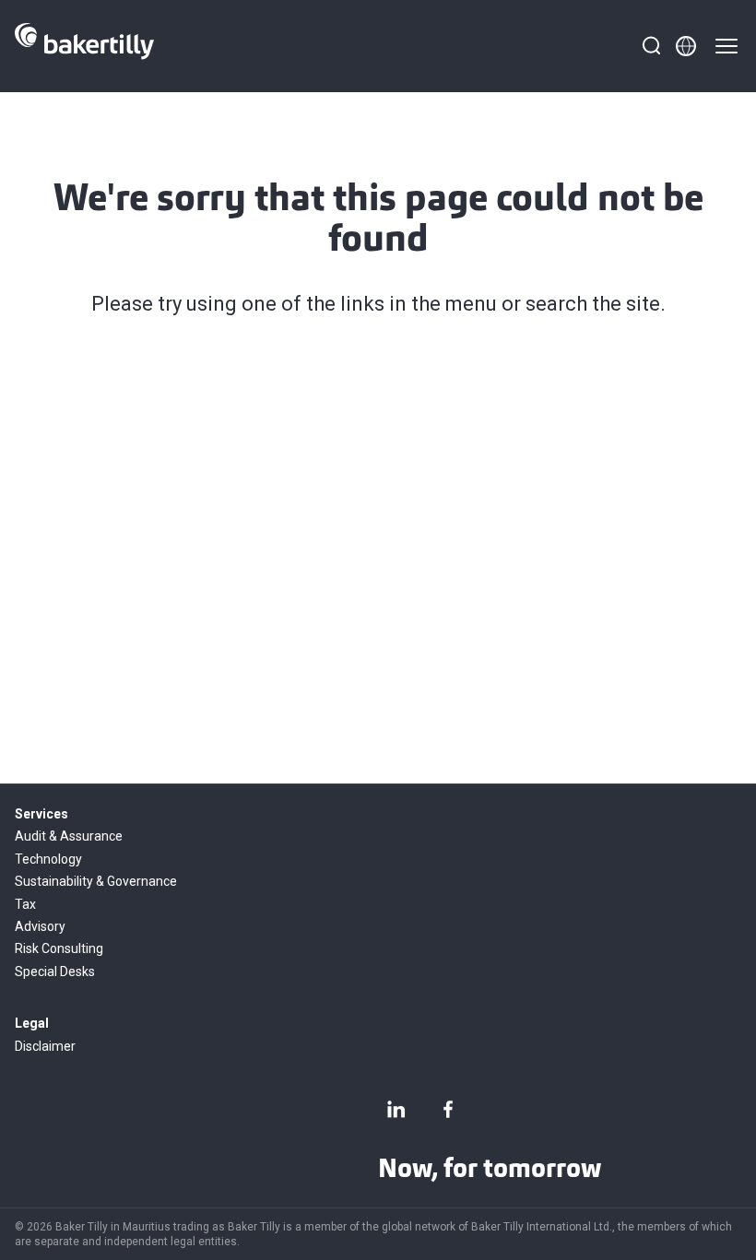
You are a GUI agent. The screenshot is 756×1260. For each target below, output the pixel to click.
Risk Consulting (59, 948)
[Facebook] (448, 1108)
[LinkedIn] (396, 1108)
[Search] (651, 46)
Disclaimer (45, 1046)
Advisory (40, 926)
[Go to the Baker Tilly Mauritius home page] (84, 46)
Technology (48, 859)
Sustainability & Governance (96, 881)
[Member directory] (686, 46)
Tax (25, 904)
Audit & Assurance (69, 836)
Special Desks (55, 971)
